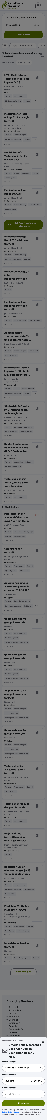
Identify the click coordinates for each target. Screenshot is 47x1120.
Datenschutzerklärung (10, 1112)
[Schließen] (43, 1041)
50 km (37, 1081)
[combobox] (22, 1067)
